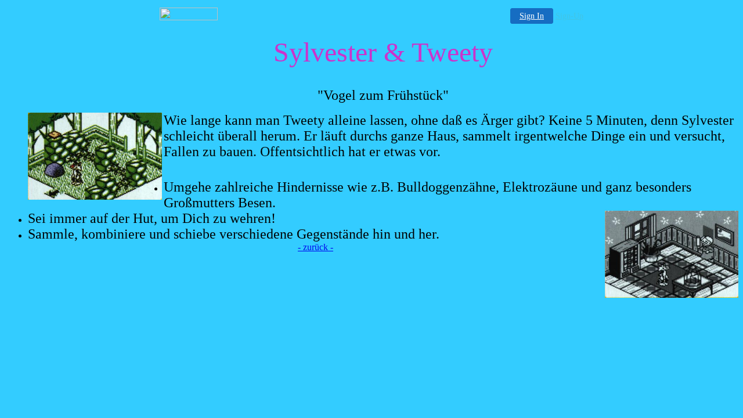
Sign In (532, 16)
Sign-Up (569, 16)
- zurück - (315, 247)
